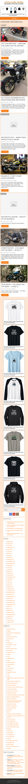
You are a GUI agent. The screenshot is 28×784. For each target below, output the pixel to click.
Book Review (4, 155)
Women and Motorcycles (13, 746)
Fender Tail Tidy (11, 652)
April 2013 (9, 608)
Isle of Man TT (10, 668)
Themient (19, 782)
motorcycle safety (11, 708)
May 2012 (9, 618)
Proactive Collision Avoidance (14, 713)
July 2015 (9, 581)
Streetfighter (10, 732)
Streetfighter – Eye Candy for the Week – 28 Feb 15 (12, 249)
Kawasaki (9, 670)
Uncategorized (10, 742)
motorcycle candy (11, 685)
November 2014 (11, 592)
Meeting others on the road (13, 681)
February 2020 (10, 547)
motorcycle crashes (12, 689)
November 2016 (11, 563)
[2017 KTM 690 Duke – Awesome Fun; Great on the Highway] (14, 34)
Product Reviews (11, 719)
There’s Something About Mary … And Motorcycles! (15, 771)
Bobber (9, 635)
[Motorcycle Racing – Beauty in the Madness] (14, 204)
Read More (5, 58)
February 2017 (10, 559)
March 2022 (10, 541)
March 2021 (10, 543)
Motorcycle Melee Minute (13, 697)
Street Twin (10, 730)
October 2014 (10, 594)
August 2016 (10, 565)
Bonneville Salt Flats (12, 636)
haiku (8, 660)
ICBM (8, 666)
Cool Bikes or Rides (5, 27)
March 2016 (10, 573)
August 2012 (10, 616)
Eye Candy (3, 193)
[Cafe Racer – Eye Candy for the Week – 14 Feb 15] (14, 274)
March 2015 (10, 587)
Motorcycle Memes (11, 699)
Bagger (9, 631)
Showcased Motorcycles (13, 727)
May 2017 (9, 553)
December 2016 (11, 561)
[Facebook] (10, 514)
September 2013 (11, 604)
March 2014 (10, 598)
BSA (8, 640)
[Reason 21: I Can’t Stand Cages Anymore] (14, 164)
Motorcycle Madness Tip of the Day (15, 695)
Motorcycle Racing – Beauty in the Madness (13, 218)
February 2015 (10, 588)
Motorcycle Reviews (12, 706)
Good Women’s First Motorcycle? (15, 528)
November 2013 (11, 602)
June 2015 (9, 583)
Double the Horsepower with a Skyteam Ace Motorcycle (15, 767)
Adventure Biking (5, 114)
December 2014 (11, 590)
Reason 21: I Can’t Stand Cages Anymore (11, 177)
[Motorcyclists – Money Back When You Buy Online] (14, 124)
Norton (8, 712)
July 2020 (9, 545)
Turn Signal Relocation (12, 740)
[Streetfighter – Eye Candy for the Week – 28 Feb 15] (14, 237)
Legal (8, 676)
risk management (11, 721)
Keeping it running (11, 672)
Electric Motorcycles (12, 648)
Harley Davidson (11, 662)
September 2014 (11, 596)
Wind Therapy (10, 744)
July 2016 (9, 567)
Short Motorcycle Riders (13, 725)
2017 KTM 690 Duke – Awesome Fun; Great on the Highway (13, 45)
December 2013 (11, 600)
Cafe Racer (3, 61)
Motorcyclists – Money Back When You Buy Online (13, 138)
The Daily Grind (10, 736)
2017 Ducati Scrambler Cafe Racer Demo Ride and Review (13, 99)
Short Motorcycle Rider (12, 723)
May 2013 (9, 606)
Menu (15, 18)
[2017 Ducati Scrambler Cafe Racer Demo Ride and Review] (14, 78)
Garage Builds (10, 658)
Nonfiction (9, 710)
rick (3, 48)
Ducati (8, 646)
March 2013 (10, 610)
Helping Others (10, 664)
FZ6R (8, 656)
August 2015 (10, 579)
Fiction (8, 654)
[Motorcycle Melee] (14, 6)
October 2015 (10, 575)
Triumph (9, 738)
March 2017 (10, 557)
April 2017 (9, 555)
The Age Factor (10, 734)
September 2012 (11, 614)
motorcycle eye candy (12, 691)
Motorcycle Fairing (11, 693)
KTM (8, 674)
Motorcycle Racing (11, 704)
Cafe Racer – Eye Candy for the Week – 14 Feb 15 (12, 286)
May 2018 (9, 549)
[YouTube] (14, 514)
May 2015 (9, 585)
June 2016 (9, 569)
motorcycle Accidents (12, 683)
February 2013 (10, 612)
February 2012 (10, 620)
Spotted (9, 728)
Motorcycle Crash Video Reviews (15, 687)
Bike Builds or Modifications (7, 229)
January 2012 (10, 622)
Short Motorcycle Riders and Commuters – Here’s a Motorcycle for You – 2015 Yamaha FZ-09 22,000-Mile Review (15, 761)
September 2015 (11, 577)
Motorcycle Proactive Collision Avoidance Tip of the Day (14, 701)
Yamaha (9, 748)
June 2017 (9, 551)
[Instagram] (17, 514)
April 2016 (9, 571)
